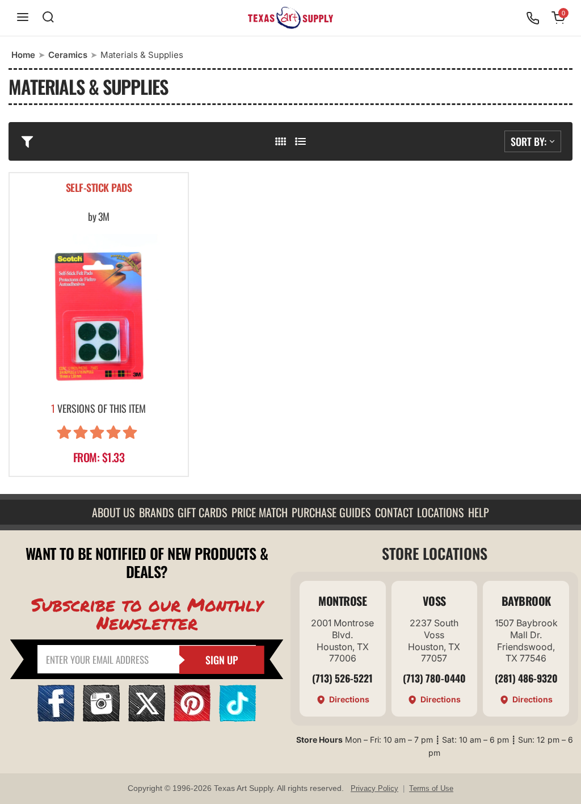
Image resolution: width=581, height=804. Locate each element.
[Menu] (22, 18)
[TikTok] (237, 718)
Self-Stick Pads (99, 188)
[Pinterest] (192, 718)
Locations (440, 512)
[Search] (48, 18)
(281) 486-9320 (526, 678)
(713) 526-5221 (342, 678)
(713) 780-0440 (434, 678)
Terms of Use (431, 788)
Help (478, 512)
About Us (113, 512)
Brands (156, 512)
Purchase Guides (331, 512)
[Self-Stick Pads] (98, 314)
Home (23, 54)
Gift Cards (202, 512)
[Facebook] (55, 718)
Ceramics (67, 54)
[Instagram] (101, 718)
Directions (349, 699)
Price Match (259, 512)
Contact (394, 512)
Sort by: (528, 141)
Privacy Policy (374, 788)
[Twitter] (146, 718)
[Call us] (532, 18)
